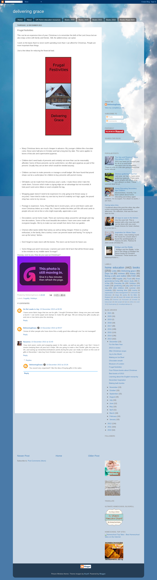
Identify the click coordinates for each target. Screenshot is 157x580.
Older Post (93, 455)
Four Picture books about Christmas (123, 370)
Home (20, 20)
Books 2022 (111, 20)
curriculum (134, 293)
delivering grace (28, 11)
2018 (110, 323)
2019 (110, 319)
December (114, 342)
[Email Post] (50, 295)
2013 (110, 339)
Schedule (134, 299)
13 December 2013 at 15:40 (42, 342)
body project (108, 302)
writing (107, 299)
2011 (110, 427)
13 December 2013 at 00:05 (51, 309)
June (112, 403)
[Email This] (55, 295)
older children (118, 288)
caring (135, 297)
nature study (129, 281)
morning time (122, 290)
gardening (118, 286)
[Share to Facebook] (62, 295)
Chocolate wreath (116, 361)
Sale (125, 302)
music (121, 297)
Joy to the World (115, 354)
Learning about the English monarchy (123, 377)
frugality (26, 298)
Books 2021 (97, 20)
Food (129, 279)
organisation (109, 293)
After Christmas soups (117, 351)
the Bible (134, 295)
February (113, 416)
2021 (110, 313)
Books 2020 (83, 20)
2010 (110, 430)
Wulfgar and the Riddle (124, 247)
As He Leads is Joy (31, 309)
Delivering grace (128, 271)
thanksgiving (112, 304)
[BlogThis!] (57, 295)
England (108, 297)
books (136, 267)
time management (122, 293)
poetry (125, 295)
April (111, 410)
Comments (112, 121)
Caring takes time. (112, 205)
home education (114, 267)
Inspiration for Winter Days (125, 232)
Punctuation (125, 299)
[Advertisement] (58, 434)
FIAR (133, 276)
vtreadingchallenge (124, 304)
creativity (108, 290)
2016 (110, 329)
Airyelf (86, 574)
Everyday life (119, 283)
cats (114, 297)
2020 (110, 316)
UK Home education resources (48, 20)
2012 (110, 423)
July (111, 400)
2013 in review (114, 348)
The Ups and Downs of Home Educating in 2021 (126, 158)
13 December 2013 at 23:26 (57, 365)
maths (107, 286)
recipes (128, 297)
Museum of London (116, 364)
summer (132, 288)
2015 (110, 332)
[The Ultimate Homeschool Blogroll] (114, 526)
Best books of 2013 (116, 373)
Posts (110, 117)
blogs (117, 295)
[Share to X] (59, 295)
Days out (109, 273)
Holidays (33, 298)
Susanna (27, 342)
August (112, 397)
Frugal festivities (115, 367)
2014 (110, 336)
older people (118, 302)
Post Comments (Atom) (37, 461)
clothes (131, 302)
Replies (29, 360)
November (114, 387)
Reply (25, 320)
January (113, 419)
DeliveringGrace (30, 328)
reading (134, 290)
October (113, 390)
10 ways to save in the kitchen (126, 218)
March (112, 413)
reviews (121, 273)
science (108, 278)
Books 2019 (69, 20)
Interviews (108, 295)
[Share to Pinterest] (64, 295)
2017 (110, 326)
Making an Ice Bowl (116, 357)
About (29, 20)
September (114, 394)
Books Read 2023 (127, 20)
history (133, 273)
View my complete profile (114, 108)
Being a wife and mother (116, 276)
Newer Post (23, 455)
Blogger (102, 574)
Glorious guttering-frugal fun (126, 174)
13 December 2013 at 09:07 (51, 328)
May (111, 407)
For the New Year (116, 344)
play (127, 286)
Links (114, 271)
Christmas (115, 299)
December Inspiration (117, 380)
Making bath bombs (116, 383)
